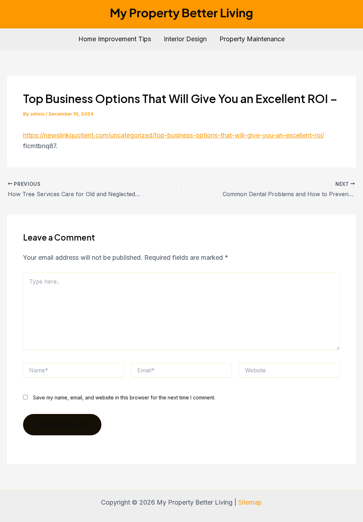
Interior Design (185, 39)
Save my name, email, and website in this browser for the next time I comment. (124, 397)
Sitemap (250, 502)
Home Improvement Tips (114, 39)
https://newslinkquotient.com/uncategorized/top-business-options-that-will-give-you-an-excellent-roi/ (173, 135)
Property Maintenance (252, 39)
